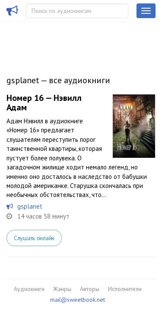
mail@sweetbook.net (77, 299)
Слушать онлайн (34, 238)
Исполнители (125, 289)
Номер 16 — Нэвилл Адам (44, 102)
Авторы (89, 289)
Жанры (62, 289)
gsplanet (29, 206)
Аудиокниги (29, 289)
